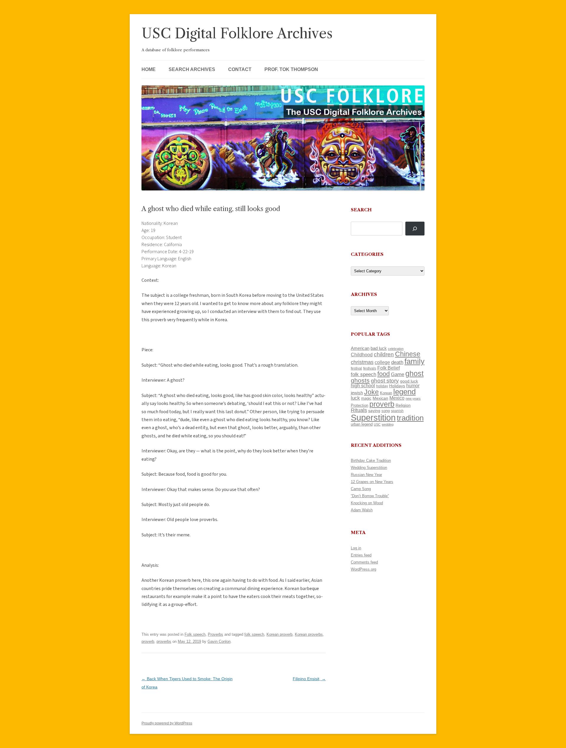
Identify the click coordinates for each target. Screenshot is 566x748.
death (397, 362)
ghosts (360, 380)
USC (377, 424)
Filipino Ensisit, (309, 678)
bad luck (379, 348)
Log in (356, 548)
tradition (410, 418)
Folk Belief (388, 367)
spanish (397, 411)
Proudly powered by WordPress (167, 723)
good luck (409, 381)
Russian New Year (366, 474)
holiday (382, 386)
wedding (388, 424)
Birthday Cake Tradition (371, 460)
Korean (386, 393)
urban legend (362, 424)
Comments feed (364, 562)
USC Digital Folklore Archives (237, 33)
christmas (362, 362)
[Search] (414, 228)
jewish (357, 393)
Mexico (396, 398)
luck (355, 398)
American (360, 348)
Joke (371, 392)
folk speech (254, 634)
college (382, 362)
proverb (148, 641)
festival (356, 368)
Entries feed (361, 555)
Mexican (380, 398)
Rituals (359, 410)
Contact (239, 69)
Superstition (373, 417)
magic (366, 398)
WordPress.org (363, 569)
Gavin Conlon (219, 641)
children (384, 354)
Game (397, 374)
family (414, 361)
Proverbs (215, 634)
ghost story (385, 381)
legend (404, 392)
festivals (369, 368)
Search (361, 209)
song (385, 410)
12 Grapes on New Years (372, 482)
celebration (396, 348)
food (383, 374)
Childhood (362, 354)
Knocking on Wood (367, 503)
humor (412, 385)
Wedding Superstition (369, 467)
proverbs (164, 641)
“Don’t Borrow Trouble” (370, 496)
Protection (359, 405)
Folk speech (195, 634)
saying (374, 410)
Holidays (397, 385)
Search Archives (192, 69)
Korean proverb (279, 634)
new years (413, 398)
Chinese (407, 354)
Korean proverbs (309, 634)
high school (363, 385)
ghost (414, 374)
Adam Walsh (362, 510)
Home (149, 69)
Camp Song (361, 489)
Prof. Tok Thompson (291, 69)
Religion (403, 405)
